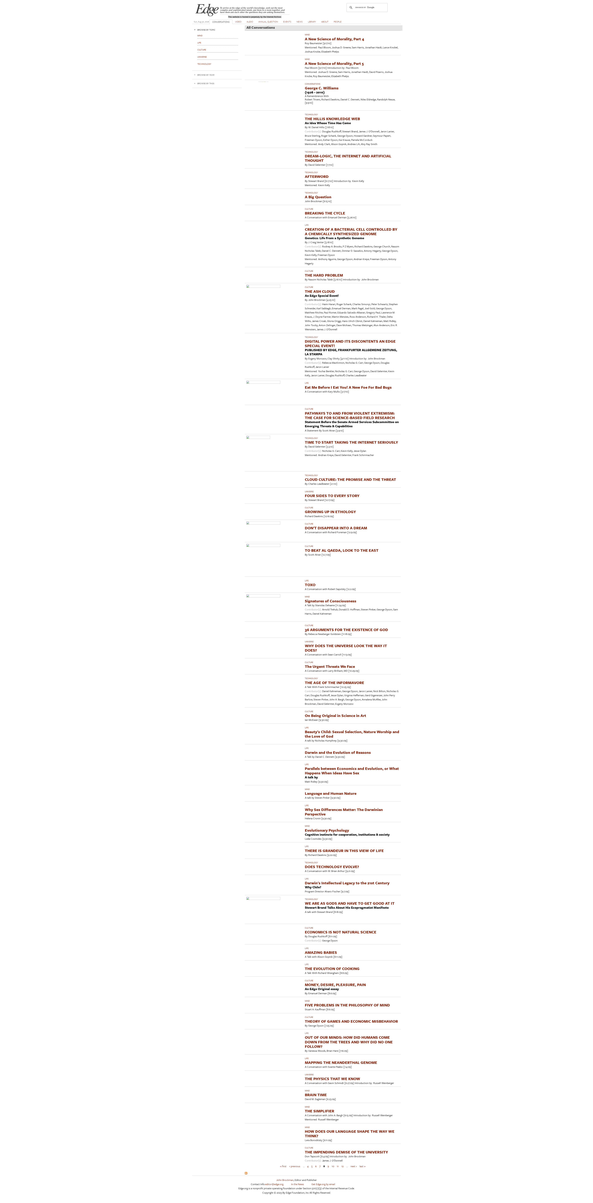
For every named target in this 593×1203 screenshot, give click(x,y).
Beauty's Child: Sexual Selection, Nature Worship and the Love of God (352, 734)
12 (342, 1166)
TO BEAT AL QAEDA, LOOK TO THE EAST (342, 550)
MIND (307, 34)
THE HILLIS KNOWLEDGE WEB (332, 118)
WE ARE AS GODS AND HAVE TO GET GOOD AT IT (350, 903)
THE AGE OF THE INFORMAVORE (334, 682)
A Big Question (318, 196)
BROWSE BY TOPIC (206, 29)
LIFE (307, 225)
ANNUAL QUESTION (268, 21)
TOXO (310, 584)
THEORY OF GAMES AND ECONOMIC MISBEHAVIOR (351, 1021)
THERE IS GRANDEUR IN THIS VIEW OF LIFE (344, 850)
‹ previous (294, 1166)
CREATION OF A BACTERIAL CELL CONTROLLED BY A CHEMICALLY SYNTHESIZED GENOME (351, 231)
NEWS (299, 21)
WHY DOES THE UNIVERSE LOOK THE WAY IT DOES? (346, 648)
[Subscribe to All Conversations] (246, 1173)
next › (354, 1166)
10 (333, 1166)
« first (283, 1166)
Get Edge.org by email (323, 1184)
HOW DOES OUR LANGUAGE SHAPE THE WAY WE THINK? (349, 1133)
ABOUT (324, 21)
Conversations (312, 83)
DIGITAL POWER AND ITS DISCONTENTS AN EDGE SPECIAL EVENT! (350, 343)
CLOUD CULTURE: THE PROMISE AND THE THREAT (350, 479)
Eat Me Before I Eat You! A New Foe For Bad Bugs (348, 387)
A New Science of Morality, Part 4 (334, 39)
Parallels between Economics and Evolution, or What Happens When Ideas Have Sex (352, 771)
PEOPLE (337, 21)
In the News (297, 1184)
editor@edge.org (274, 1184)
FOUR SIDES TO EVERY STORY (332, 495)
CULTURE (309, 208)
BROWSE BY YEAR (205, 74)
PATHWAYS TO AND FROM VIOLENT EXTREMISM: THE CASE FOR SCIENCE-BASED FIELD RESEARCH (350, 415)
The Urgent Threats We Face (330, 666)
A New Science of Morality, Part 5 (334, 63)
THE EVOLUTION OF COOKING (332, 968)
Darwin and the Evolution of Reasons (338, 752)
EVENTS (287, 21)
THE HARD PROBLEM (324, 275)
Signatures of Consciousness (330, 601)
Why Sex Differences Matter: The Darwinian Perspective (344, 812)
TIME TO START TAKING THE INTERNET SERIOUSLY (351, 442)
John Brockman (285, 1180)
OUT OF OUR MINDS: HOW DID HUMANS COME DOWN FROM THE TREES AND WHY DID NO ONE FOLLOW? (349, 1042)
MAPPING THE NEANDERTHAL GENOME (341, 1062)
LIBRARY (312, 21)
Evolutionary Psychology (327, 830)
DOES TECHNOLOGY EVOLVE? (332, 866)
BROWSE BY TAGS (205, 83)
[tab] (217, 29)
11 (338, 1166)
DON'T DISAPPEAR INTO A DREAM (336, 528)
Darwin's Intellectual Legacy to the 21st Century (347, 883)
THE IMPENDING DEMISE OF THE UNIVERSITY (346, 1152)
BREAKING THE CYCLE (325, 213)
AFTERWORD (317, 176)
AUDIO (250, 21)
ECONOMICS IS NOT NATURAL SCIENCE (340, 932)
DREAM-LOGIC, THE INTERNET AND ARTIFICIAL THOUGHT (348, 158)
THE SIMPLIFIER (319, 1111)
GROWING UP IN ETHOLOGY (330, 511)
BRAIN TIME (316, 1094)
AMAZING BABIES (321, 952)
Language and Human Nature (330, 793)
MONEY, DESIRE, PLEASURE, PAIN (335, 984)
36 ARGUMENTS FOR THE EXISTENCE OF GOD (346, 629)
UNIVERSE (309, 491)
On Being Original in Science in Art (335, 715)
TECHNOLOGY (311, 114)
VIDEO (238, 21)
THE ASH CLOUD (320, 291)
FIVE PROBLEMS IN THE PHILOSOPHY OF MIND (347, 1005)
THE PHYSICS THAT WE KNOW (332, 1078)
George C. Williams (322, 88)
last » (363, 1166)
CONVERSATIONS (221, 21)
